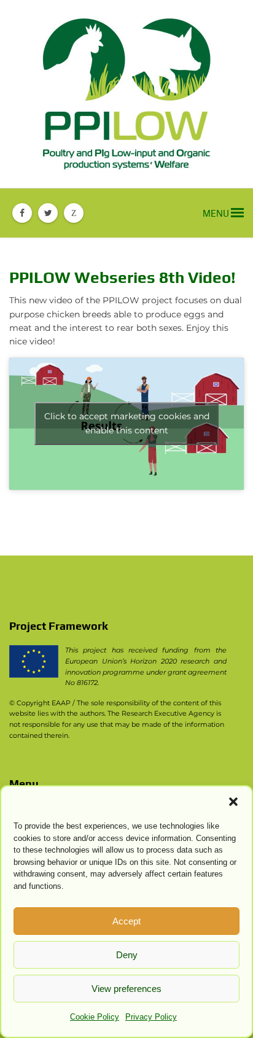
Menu (217, 213)
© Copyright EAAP (40, 703)
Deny (127, 955)
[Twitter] (48, 213)
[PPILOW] (126, 94)
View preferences (126, 988)
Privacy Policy (151, 1016)
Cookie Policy (94, 1016)
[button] (233, 802)
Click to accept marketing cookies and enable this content (126, 423)
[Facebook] (22, 213)
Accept (126, 921)
